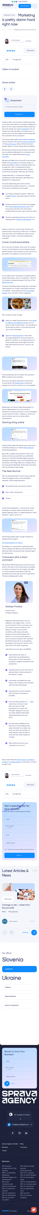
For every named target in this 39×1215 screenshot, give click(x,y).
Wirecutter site (7, 282)
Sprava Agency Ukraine (10, 1144)
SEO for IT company (27, 1173)
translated (24, 129)
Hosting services (26, 1170)
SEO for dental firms (9, 1195)
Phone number (10, 826)
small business (15, 762)
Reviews (5, 1147)
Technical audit (7, 1184)
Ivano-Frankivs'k (12, 1005)
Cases (4, 1150)
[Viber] (16, 1)
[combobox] (7, 828)
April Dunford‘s (29, 448)
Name (8, 819)
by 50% (13, 196)
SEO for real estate (27, 1186)
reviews (13, 1211)
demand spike (18, 335)
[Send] (7, 1083)
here (31, 702)
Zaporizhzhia (10, 996)
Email (7, 835)
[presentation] (5, 932)
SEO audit (5, 1182)
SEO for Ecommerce (9, 1186)
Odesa (8, 987)
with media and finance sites (19, 206)
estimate (31, 139)
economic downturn (28, 142)
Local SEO (5, 1200)
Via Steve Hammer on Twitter (12, 543)
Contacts (23, 1147)
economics (14, 163)
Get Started (24, 6)
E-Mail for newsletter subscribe (14, 106)
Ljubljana (9, 969)
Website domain (10, 843)
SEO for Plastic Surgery (28, 1175)
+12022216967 (22, 1)
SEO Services (6, 1166)
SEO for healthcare (8, 1193)
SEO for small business (28, 1182)
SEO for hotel (25, 1193)
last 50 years (11, 144)
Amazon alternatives (24, 219)
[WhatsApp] (14, 1)
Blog (21, 1144)
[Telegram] (12, 1)
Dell (6, 335)
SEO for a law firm (8, 1197)
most (20, 139)
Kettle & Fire (19, 383)
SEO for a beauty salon (28, 1184)
